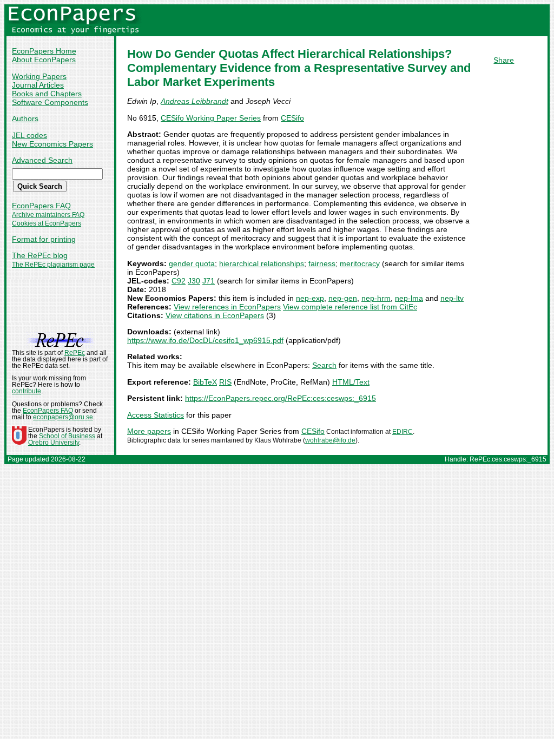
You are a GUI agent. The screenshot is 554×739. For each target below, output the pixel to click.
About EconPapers (44, 59)
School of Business (67, 436)
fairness (321, 263)
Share (503, 60)
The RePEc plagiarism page (53, 264)
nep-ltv (452, 298)
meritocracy (360, 263)
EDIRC (402, 431)
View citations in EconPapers (215, 315)
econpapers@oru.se (63, 417)
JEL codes (29, 135)
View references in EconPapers (227, 306)
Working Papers (39, 76)
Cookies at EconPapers (46, 223)
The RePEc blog (40, 255)
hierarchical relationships (261, 263)
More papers (149, 431)
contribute (26, 391)
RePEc (74, 352)
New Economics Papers (52, 144)
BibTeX (205, 382)
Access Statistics (155, 415)
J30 (194, 280)
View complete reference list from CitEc (350, 306)
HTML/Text (351, 382)
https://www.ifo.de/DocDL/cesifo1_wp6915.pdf (205, 340)
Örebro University (53, 442)
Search (324, 365)
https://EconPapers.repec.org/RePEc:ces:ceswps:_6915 (280, 398)
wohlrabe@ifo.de (330, 440)
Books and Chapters (47, 93)
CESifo (292, 118)
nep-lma (409, 298)
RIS (225, 382)
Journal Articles (38, 85)
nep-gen (342, 298)
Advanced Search (42, 160)
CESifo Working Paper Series (211, 118)
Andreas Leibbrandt (194, 101)
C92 (179, 280)
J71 (208, 280)
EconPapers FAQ (41, 205)
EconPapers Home (44, 51)
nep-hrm (376, 298)
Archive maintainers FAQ (48, 215)
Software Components (50, 102)
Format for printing (44, 239)
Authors (25, 118)
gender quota (192, 263)
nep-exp (310, 298)
